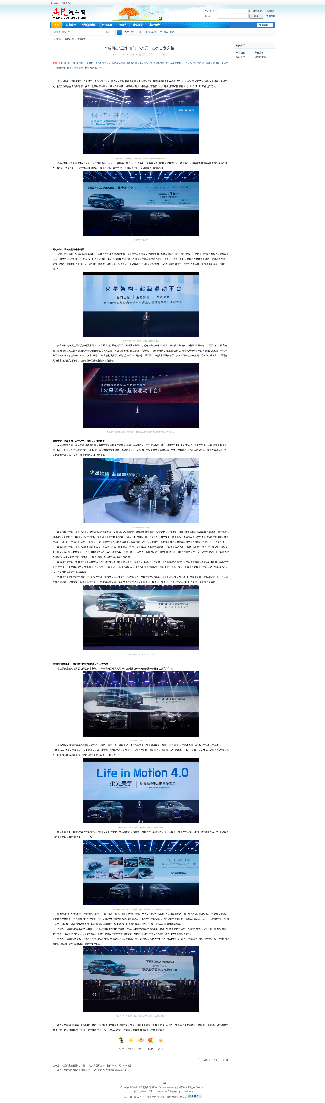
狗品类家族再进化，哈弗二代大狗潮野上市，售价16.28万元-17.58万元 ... (98, 1065)
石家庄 (140, 32)
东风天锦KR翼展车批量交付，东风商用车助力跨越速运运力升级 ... (95, 1069)
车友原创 (259, 52)
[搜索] (119, 32)
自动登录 (257, 10)
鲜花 (150, 1049)
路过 (121, 1049)
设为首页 (54, 2)
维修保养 (138, 24)
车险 (153, 32)
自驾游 (122, 24)
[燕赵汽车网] (68, 13)
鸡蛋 (160, 1049)
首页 (56, 24)
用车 (165, 32)
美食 (147, 32)
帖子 (108, 32)
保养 (171, 32)
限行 (133, 32)
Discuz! (137, 1097)
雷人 (131, 1049)
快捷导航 (263, 25)
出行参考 (154, 24)
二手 (159, 32)
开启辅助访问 (274, 2)
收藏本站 (65, 2)
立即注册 (270, 16)
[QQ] (194, 1097)
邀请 (205, 1060)
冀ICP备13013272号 (176, 1097)
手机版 (162, 1082)
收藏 (225, 1060)
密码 (207, 16)
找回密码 (270, 10)
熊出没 (142, 54)
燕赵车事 (107, 24)
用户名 (208, 10)
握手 (141, 1049)
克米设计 (161, 1097)
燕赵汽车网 (51, 39)
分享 (215, 1060)
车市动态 (71, 24)
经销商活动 (89, 24)
